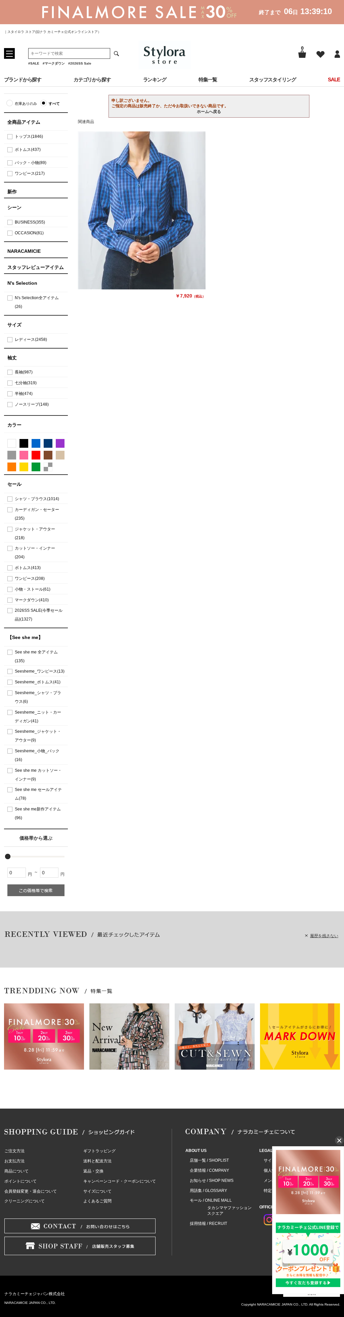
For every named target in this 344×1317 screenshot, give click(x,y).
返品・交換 (93, 1171)
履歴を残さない (324, 935)
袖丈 (12, 357)
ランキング (155, 79)
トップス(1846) (29, 136)
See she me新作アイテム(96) (38, 813)
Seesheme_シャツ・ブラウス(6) (38, 697)
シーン (14, 207)
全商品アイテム (23, 122)
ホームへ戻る (209, 111)
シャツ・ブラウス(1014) (37, 498)
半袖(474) (24, 393)
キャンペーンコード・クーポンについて (119, 1181)
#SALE (33, 63)
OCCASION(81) (29, 233)
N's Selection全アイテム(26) (37, 302)
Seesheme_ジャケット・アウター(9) (38, 736)
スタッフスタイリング (272, 79)
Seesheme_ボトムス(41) (37, 682)
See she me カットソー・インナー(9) (38, 775)
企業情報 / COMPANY (209, 1170)
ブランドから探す (22, 79)
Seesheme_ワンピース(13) (39, 671)
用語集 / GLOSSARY (208, 1190)
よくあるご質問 (97, 1201)
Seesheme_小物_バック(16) (37, 755)
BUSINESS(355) (30, 222)
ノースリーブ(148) (32, 404)
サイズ (14, 324)
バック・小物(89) (30, 162)
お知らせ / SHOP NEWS (211, 1180)
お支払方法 (14, 1161)
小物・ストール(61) (32, 589)
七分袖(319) (26, 383)
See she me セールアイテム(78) (38, 794)
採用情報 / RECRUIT (208, 1223)
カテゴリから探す (92, 79)
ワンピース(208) (30, 578)
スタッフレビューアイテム (35, 267)
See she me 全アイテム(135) (36, 656)
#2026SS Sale (79, 63)
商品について (16, 1171)
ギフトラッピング (99, 1151)
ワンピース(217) (30, 173)
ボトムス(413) (28, 567)
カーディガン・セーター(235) (37, 514)
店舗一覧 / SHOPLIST (209, 1160)
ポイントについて (20, 1181)
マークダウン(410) (32, 600)
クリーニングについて (24, 1201)
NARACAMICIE (24, 251)
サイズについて (97, 1191)
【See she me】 (25, 637)
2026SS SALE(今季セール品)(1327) (38, 615)
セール (14, 484)
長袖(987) (24, 372)
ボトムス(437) (28, 149)
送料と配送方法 (97, 1161)
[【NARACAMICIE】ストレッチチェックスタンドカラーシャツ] (142, 210)
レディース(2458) (31, 339)
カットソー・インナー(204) (35, 552)
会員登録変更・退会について (30, 1191)
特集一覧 (208, 79)
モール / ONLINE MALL (211, 1200)
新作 (12, 191)
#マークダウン (54, 63)
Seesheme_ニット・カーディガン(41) (38, 716)
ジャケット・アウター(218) (35, 533)
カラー (14, 425)
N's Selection (22, 283)
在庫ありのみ (26, 104)
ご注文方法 (14, 1151)
